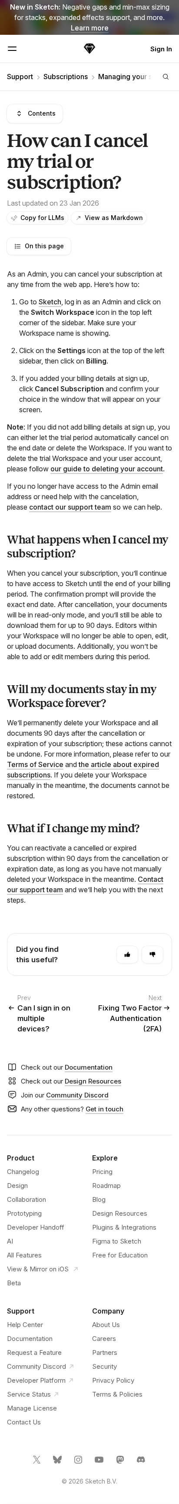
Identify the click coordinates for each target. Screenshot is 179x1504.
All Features (24, 1255)
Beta (14, 1283)
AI (10, 1241)
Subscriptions (65, 76)
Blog (99, 1199)
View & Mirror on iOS (38, 1269)
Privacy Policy (113, 1380)
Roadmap (106, 1185)
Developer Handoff (35, 1227)
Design (17, 1185)
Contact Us (24, 1422)
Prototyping (24, 1213)
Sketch (50, 301)
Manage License (32, 1408)
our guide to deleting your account (106, 468)
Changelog (23, 1171)
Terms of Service (35, 764)
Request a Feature (34, 1352)
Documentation (89, 1067)
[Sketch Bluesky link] (58, 1463)
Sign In (161, 49)
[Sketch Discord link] (141, 1463)
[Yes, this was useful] (127, 954)
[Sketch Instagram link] (79, 1463)
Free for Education (120, 1255)
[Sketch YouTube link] (100, 1463)
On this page (44, 246)
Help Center (25, 1325)
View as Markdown (114, 217)
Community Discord (77, 1095)
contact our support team (70, 507)
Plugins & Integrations (124, 1227)
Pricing (102, 1171)
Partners (104, 1352)
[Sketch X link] (37, 1463)
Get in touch (104, 1109)
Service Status (29, 1394)
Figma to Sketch (116, 1241)
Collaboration (26, 1199)
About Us (106, 1325)
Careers (104, 1338)
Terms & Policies (117, 1394)
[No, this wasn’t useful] (152, 954)
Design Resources (93, 1081)
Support (20, 76)
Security (104, 1366)
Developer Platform (36, 1380)
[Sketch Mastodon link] (121, 1463)
